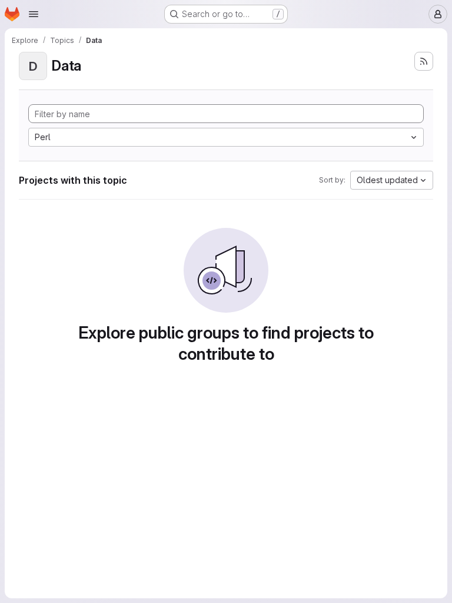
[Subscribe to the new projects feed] (423, 61)
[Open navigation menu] (33, 14)
